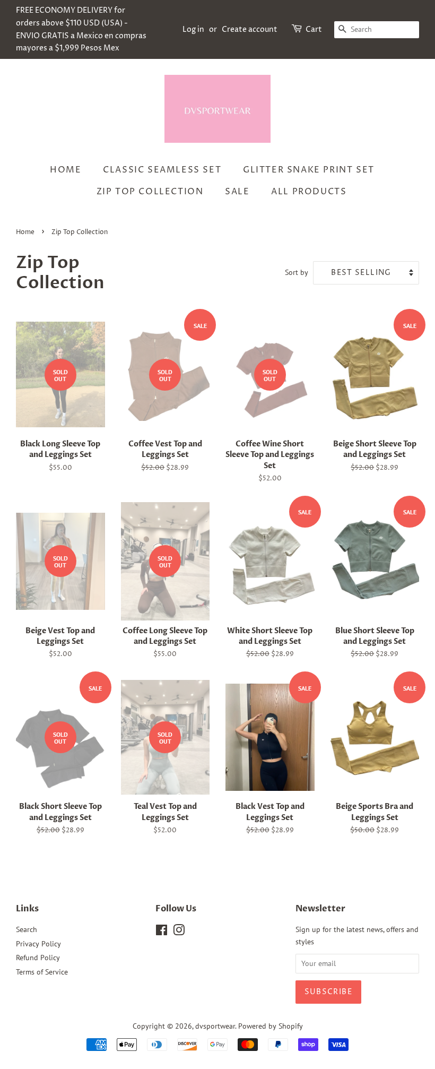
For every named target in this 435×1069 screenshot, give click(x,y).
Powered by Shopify (270, 1026)
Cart (314, 29)
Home (65, 170)
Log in (193, 29)
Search (26, 929)
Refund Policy (38, 957)
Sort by (296, 272)
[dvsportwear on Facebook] (161, 932)
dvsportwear (215, 1026)
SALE (237, 191)
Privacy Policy (38, 944)
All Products (308, 191)
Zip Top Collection (150, 191)
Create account (249, 29)
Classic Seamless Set (162, 170)
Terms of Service (42, 972)
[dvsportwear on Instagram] (179, 932)
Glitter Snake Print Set (309, 170)
